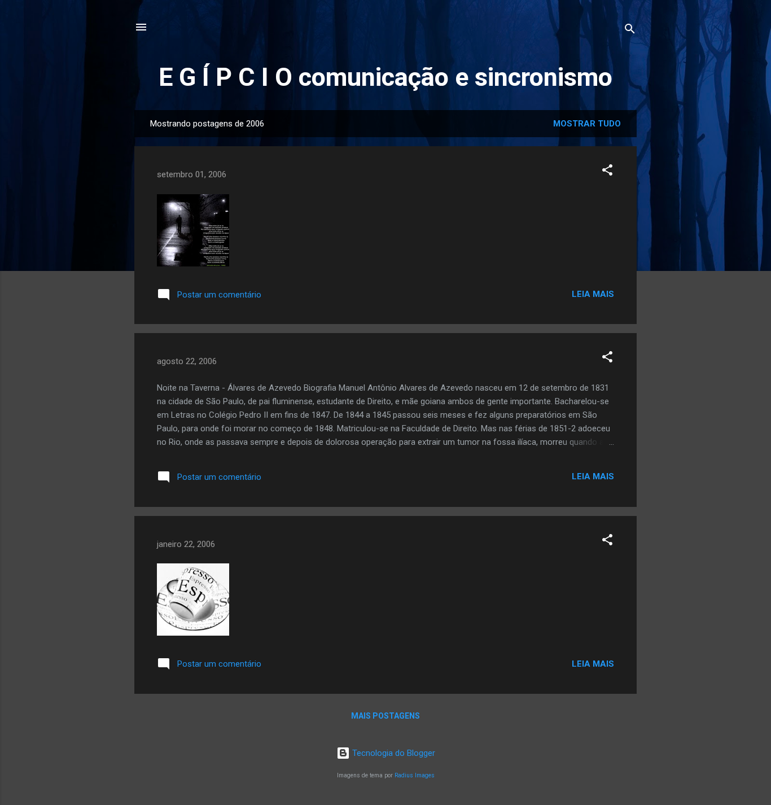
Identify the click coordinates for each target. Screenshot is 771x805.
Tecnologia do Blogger (392, 753)
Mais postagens (385, 715)
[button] (607, 172)
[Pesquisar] (630, 31)
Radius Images (415, 775)
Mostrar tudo (587, 124)
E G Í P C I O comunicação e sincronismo (385, 77)
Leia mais (593, 294)
